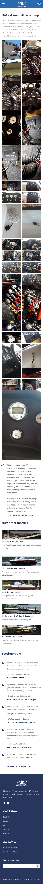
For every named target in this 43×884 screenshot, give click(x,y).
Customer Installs (15, 523)
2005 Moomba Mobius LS (18, 766)
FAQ (4, 825)
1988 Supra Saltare (15, 678)
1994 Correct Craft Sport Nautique (17, 616)
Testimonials (11, 654)
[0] (38, 4)
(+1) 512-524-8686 (10, 852)
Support (6, 829)
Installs (5, 821)
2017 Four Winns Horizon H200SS (21, 723)
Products (6, 817)
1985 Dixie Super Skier (11, 592)
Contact (6, 833)
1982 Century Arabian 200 (19, 748)
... (21, 548)
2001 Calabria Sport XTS (12, 541)
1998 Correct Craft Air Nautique (21, 700)
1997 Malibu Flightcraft (12, 637)
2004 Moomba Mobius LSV (13, 568)
